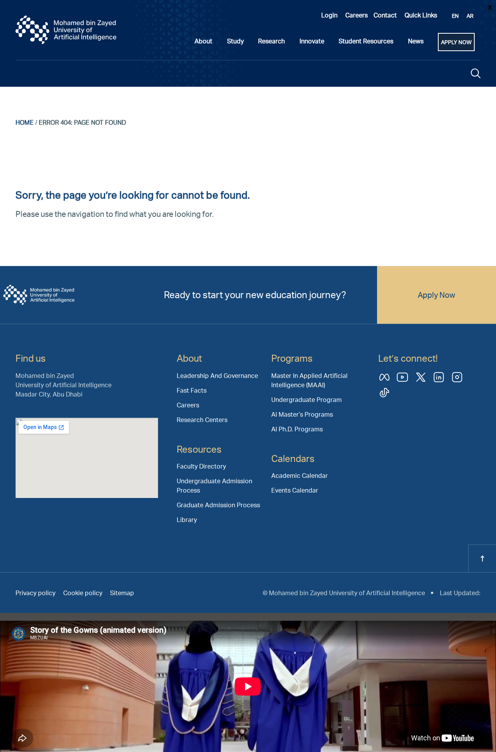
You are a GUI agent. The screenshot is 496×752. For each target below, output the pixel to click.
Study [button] (235, 41)
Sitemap (122, 593)
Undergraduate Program (306, 399)
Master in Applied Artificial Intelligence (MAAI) (309, 380)
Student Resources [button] (366, 41)
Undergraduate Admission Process (214, 485)
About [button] (203, 41)
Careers (356, 15)
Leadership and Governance (217, 375)
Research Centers (202, 419)
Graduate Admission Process (218, 505)
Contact (385, 15)
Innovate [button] (312, 41)
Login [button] (329, 15)
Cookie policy (82, 593)
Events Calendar (294, 490)
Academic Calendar (299, 475)
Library (187, 519)
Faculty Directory (201, 466)
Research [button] (271, 41)
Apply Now (436, 295)
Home (25, 122)
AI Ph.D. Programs (297, 429)
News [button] (416, 41)
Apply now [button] (456, 42)
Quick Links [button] (421, 15)
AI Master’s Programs (302, 414)
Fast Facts (192, 390)
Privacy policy (35, 593)
